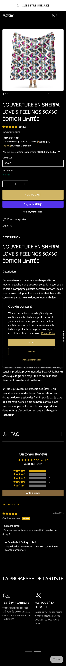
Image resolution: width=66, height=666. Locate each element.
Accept (31, 342)
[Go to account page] (48, 16)
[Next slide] (60, 94)
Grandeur (7, 158)
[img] (9, 513)
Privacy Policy (48, 333)
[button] (54, 15)
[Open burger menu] (62, 15)
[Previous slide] (3, 5)
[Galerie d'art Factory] (8, 15)
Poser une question (17, 219)
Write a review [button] (33, 492)
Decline (31, 351)
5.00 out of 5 (41, 460)
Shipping (6, 145)
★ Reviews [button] (63, 336)
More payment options (33, 211)
